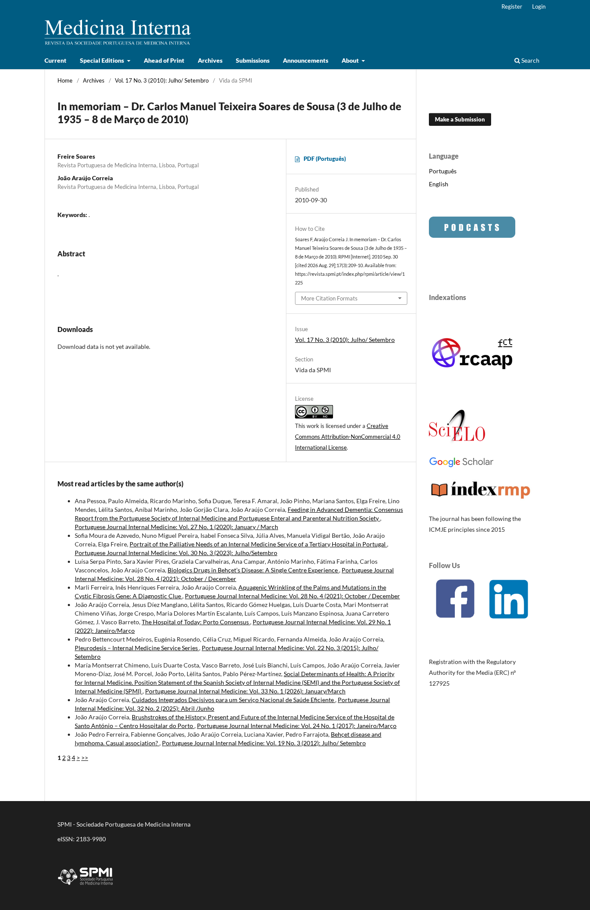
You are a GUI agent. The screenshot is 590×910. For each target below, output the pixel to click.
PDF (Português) (325, 158)
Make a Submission (460, 119)
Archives (210, 60)
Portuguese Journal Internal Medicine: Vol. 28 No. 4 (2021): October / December (292, 596)
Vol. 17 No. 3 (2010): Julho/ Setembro (162, 80)
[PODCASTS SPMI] (472, 235)
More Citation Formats (329, 298)
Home (65, 80)
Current (55, 60)
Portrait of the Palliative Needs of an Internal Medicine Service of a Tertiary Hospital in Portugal (258, 544)
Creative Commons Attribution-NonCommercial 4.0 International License (347, 436)
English (438, 184)
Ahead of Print (164, 60)
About (351, 60)
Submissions (253, 60)
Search (529, 60)
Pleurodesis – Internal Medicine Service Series (137, 647)
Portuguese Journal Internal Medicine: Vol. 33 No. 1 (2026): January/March (245, 691)
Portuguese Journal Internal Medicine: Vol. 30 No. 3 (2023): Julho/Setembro (176, 552)
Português (443, 171)
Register (511, 6)
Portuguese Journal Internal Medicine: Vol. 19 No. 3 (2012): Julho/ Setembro (264, 743)
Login (539, 6)
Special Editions (102, 60)
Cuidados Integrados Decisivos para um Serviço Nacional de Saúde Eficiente (233, 699)
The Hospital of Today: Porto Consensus (196, 622)
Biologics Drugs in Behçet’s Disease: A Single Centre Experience (253, 570)
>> (84, 757)
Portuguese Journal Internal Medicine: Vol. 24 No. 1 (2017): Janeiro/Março (297, 725)
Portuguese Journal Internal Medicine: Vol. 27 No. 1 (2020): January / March (176, 526)
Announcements (305, 60)
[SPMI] (85, 886)
